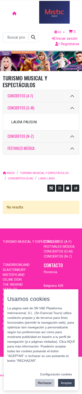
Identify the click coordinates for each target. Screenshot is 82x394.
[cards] (51, 188)
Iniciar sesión (66, 38)
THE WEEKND (13, 285)
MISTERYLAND (14, 275)
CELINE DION (12, 280)
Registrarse (69, 44)
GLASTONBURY (14, 270)
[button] (72, 32)
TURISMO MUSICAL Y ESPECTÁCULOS (44, 173)
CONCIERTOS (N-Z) (20, 136)
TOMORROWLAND (16, 265)
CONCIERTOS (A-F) (20, 96)
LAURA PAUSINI (24, 122)
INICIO (11, 173)
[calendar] (67, 188)
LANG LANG (46, 178)
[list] (59, 188)
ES (59, 32)
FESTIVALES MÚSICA (21, 148)
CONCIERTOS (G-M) (21, 108)
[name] (75, 188)
